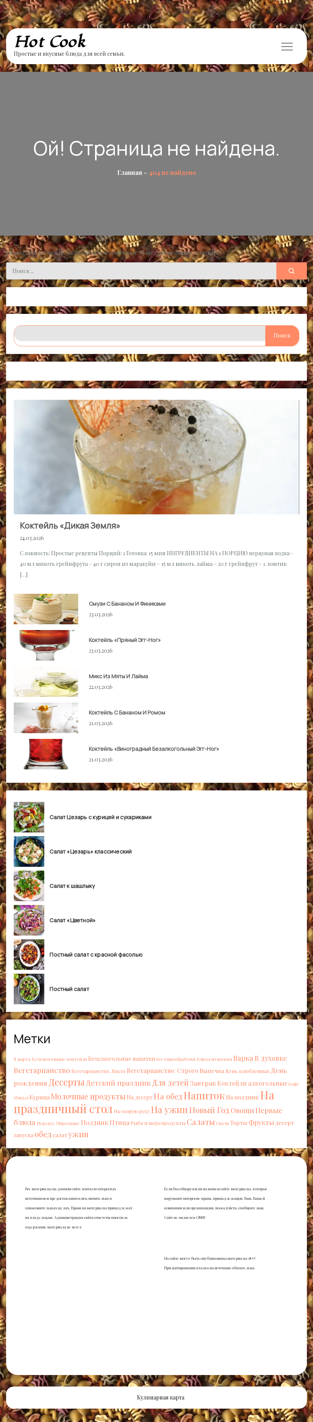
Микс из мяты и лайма (118, 676)
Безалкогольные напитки (121, 1058)
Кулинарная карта (160, 1397)
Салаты (201, 1122)
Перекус (46, 1123)
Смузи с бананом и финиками (127, 603)
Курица (39, 1097)
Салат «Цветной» (73, 920)
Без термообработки (175, 1059)
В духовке (271, 1058)
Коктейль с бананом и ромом (127, 712)
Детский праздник (118, 1083)
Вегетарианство (42, 1070)
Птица (119, 1122)
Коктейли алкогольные (252, 1083)
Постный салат (69, 989)
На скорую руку (132, 1111)
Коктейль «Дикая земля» (70, 525)
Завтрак (203, 1082)
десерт (284, 1122)
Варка (243, 1058)
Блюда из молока (214, 1059)
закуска (23, 1135)
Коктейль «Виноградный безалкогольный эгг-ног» (154, 748)
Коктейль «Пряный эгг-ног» (125, 639)
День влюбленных (247, 1071)
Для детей (170, 1082)
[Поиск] (291, 271)
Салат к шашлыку (72, 885)
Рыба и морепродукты (158, 1123)
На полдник (242, 1097)
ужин (78, 1134)
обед (43, 1133)
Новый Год (209, 1109)
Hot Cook (50, 42)
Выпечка (212, 1070)
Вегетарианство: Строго (162, 1070)
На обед (167, 1096)
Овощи (242, 1110)
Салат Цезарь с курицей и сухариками (100, 817)
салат (60, 1135)
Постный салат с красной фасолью (96, 954)
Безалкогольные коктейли (59, 1059)
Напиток (204, 1095)
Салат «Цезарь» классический (91, 851)
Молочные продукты (88, 1096)
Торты (238, 1122)
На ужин (169, 1109)
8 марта (22, 1059)
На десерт (139, 1097)
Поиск (282, 335)
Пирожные (68, 1123)
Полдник (94, 1122)
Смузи (222, 1123)
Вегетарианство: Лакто (98, 1071)
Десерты (66, 1082)
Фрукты (261, 1122)
